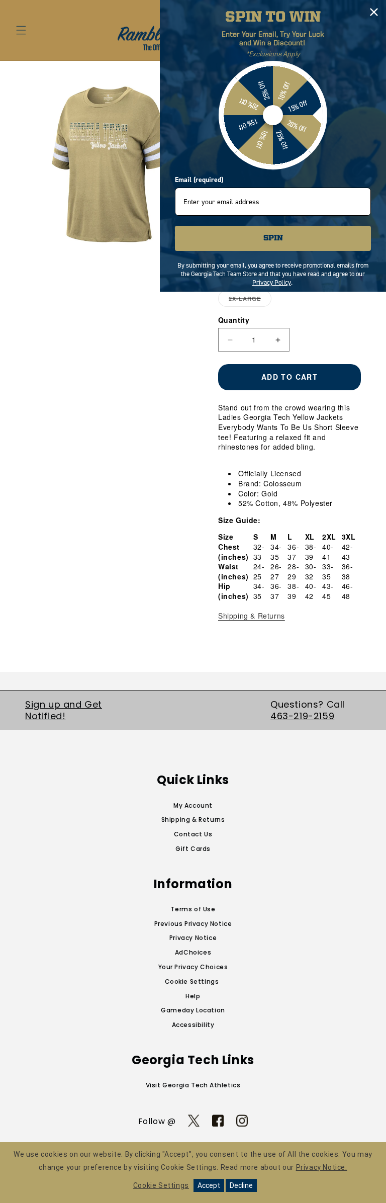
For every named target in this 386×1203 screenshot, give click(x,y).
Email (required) (199, 180)
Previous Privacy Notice (193, 923)
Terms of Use (192, 909)
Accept (209, 1185)
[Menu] (21, 30)
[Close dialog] (374, 12)
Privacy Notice (193, 937)
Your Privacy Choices (193, 967)
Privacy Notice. (321, 1167)
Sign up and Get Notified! (63, 710)
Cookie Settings (192, 981)
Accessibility (193, 1024)
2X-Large (250, 301)
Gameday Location (193, 1010)
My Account (193, 805)
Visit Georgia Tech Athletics (193, 1085)
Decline (241, 1185)
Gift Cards (193, 848)
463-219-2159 (302, 716)
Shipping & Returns (251, 616)
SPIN (273, 238)
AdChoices (193, 952)
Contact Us (193, 834)
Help (192, 996)
